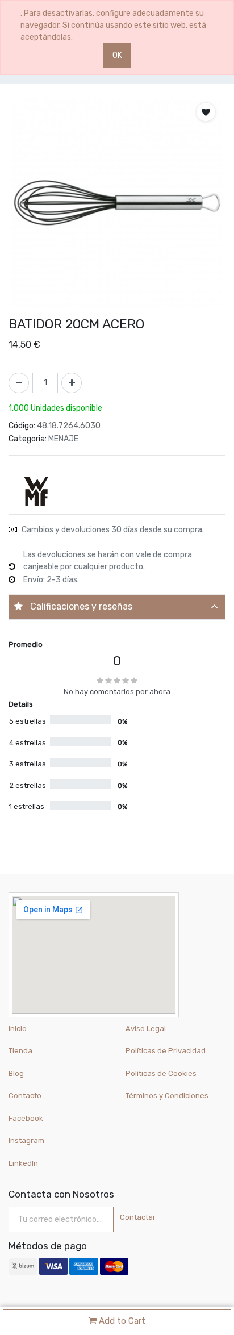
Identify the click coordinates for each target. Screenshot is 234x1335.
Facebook (26, 1118)
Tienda (20, 1050)
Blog (16, 1073)
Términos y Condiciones (167, 1095)
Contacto (25, 1095)
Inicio (18, 1028)
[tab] (117, 607)
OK (117, 55)
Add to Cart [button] (121, 1321)
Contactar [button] (138, 1217)
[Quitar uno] (19, 383)
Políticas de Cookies (161, 1073)
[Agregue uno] (71, 383)
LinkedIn (24, 1163)
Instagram (26, 1140)
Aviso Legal (146, 1028)
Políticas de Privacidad (166, 1050)
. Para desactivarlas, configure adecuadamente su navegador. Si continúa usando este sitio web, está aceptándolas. (113, 25)
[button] (206, 112)
